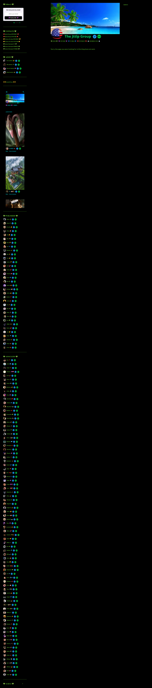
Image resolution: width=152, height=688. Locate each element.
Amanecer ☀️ (9, 616)
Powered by (9, 22)
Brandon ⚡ (9, 250)
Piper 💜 (8, 523)
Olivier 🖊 (8, 612)
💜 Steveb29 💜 (63, 41)
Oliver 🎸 (8, 496)
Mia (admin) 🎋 (10, 64)
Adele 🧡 (8, 538)
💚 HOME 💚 (54, 41)
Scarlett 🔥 (9, 593)
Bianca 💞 (9, 531)
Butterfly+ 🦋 (9, 461)
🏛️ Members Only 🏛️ (94, 41)
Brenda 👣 (9, 476)
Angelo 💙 (9, 597)
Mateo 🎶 (8, 542)
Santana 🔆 (9, 339)
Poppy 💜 (8, 480)
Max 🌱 (8, 308)
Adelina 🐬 (9, 550)
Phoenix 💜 (9, 453)
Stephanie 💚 (9, 569)
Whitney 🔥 (9, 666)
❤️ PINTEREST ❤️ (82, 41)
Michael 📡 (9, 659)
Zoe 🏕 (8, 546)
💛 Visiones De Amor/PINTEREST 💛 (11, 39)
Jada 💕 (8, 266)
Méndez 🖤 (9, 426)
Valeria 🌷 (9, 647)
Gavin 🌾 (8, 219)
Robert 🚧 (9, 635)
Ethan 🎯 (8, 231)
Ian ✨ (8, 304)
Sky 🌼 (8, 234)
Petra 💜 (8, 395)
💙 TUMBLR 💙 (72, 41)
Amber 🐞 (9, 655)
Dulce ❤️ (8, 628)
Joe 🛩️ (8, 573)
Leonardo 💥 (9, 527)
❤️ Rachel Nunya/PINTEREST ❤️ (11, 34)
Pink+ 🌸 (8, 585)
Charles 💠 (9, 402)
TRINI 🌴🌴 (9, 324)
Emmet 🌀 (9, 465)
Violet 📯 (8, 367)
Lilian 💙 (8, 277)
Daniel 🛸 (9, 383)
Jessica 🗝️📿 (9, 643)
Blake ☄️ (8, 554)
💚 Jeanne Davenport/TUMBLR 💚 (11, 49)
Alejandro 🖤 (9, 620)
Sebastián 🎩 (9, 492)
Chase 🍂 (8, 343)
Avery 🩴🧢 (9, 577)
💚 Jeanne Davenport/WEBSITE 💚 (11, 46)
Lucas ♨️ (8, 300)
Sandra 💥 (9, 285)
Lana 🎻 (8, 375)
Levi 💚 (8, 320)
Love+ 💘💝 (9, 488)
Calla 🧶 (8, 670)
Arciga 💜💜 (9, 484)
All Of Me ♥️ (9, 399)
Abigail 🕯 (8, 503)
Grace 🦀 (8, 347)
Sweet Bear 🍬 (10, 418)
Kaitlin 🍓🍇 (9, 566)
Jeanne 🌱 (9, 430)
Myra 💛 (8, 562)
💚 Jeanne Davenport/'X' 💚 (10, 44)
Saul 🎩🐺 (9, 663)
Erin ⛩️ (8, 360)
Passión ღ (9, 449)
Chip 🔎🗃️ (9, 589)
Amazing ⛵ (9, 600)
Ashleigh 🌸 (9, 289)
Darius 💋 (9, 328)
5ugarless (93, 680)
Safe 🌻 (8, 254)
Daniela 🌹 (9, 624)
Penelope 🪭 (9, 445)
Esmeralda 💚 (9, 414)
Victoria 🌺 (9, 273)
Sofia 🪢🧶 (9, 639)
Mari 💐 (8, 238)
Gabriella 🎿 (9, 519)
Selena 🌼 (9, 511)
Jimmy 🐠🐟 (9, 608)
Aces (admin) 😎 (10, 60)
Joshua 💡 (9, 262)
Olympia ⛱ (9, 499)
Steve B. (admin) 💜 (11, 68)
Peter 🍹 (8, 316)
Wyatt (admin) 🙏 (10, 72)
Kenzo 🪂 (8, 379)
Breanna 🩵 (9, 441)
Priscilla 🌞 (9, 227)
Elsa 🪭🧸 (9, 472)
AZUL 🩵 (8, 364)
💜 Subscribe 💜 (13, 17)
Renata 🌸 (9, 515)
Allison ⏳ (9, 422)
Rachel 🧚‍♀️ (9, 651)
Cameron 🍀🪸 (10, 534)
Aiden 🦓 (8, 391)
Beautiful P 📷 (10, 406)
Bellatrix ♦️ (9, 410)
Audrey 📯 (9, 457)
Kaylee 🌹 (9, 297)
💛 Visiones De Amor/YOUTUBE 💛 (11, 41)
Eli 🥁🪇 (8, 604)
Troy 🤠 (8, 258)
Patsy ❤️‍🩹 (8, 632)
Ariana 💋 (9, 269)
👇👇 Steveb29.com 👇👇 (9, 82)
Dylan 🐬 (8, 335)
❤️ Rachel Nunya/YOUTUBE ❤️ (10, 36)
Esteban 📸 (9, 433)
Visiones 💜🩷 (10, 371)
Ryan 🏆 (8, 242)
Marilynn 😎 (9, 387)
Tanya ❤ (8, 223)
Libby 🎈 (8, 468)
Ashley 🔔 (9, 293)
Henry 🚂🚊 (9, 437)
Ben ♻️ (8, 281)
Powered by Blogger (90, 677)
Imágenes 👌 (9, 507)
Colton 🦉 (9, 674)
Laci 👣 (8, 246)
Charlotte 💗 (9, 581)
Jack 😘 (8, 332)
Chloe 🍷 (8, 312)
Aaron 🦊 (8, 558)
